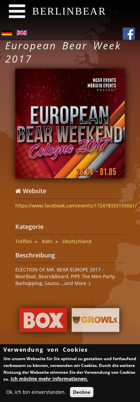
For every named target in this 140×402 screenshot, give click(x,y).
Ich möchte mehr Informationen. (49, 378)
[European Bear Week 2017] (70, 123)
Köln (47, 241)
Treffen (23, 241)
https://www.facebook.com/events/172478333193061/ (76, 205)
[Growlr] (95, 322)
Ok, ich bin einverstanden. (36, 392)
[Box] (43, 322)
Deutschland (77, 241)
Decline (81, 392)
